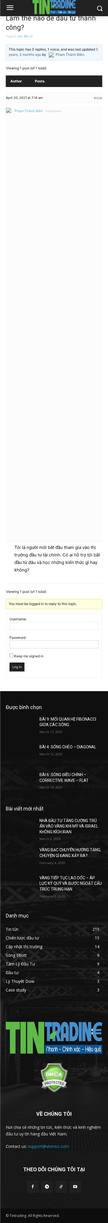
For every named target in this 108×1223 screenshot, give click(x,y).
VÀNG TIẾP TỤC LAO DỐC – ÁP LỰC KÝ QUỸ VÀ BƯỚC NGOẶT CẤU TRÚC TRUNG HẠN (70, 883)
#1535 (98, 98)
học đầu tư (25, 36)
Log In (17, 667)
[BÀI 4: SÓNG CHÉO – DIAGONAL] (20, 754)
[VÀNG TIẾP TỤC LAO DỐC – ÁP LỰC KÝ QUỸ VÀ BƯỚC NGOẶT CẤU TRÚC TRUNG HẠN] (20, 885)
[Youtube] (75, 1186)
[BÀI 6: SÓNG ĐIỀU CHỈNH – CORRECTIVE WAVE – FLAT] (20, 782)
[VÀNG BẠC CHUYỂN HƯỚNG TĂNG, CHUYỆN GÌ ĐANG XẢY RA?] (20, 857)
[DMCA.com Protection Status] (54, 1091)
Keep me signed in (28, 656)
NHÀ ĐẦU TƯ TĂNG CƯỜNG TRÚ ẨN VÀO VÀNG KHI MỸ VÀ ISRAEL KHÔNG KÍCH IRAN (68, 826)
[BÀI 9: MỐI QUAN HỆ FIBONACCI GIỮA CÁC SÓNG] (20, 727)
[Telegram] (46, 1186)
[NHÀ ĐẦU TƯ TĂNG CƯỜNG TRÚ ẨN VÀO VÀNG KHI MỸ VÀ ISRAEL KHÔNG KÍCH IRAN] (20, 828)
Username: (18, 619)
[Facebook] (32, 1186)
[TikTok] (61, 1186)
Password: (18, 637)
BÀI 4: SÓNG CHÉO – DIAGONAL (67, 747)
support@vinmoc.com (48, 1146)
